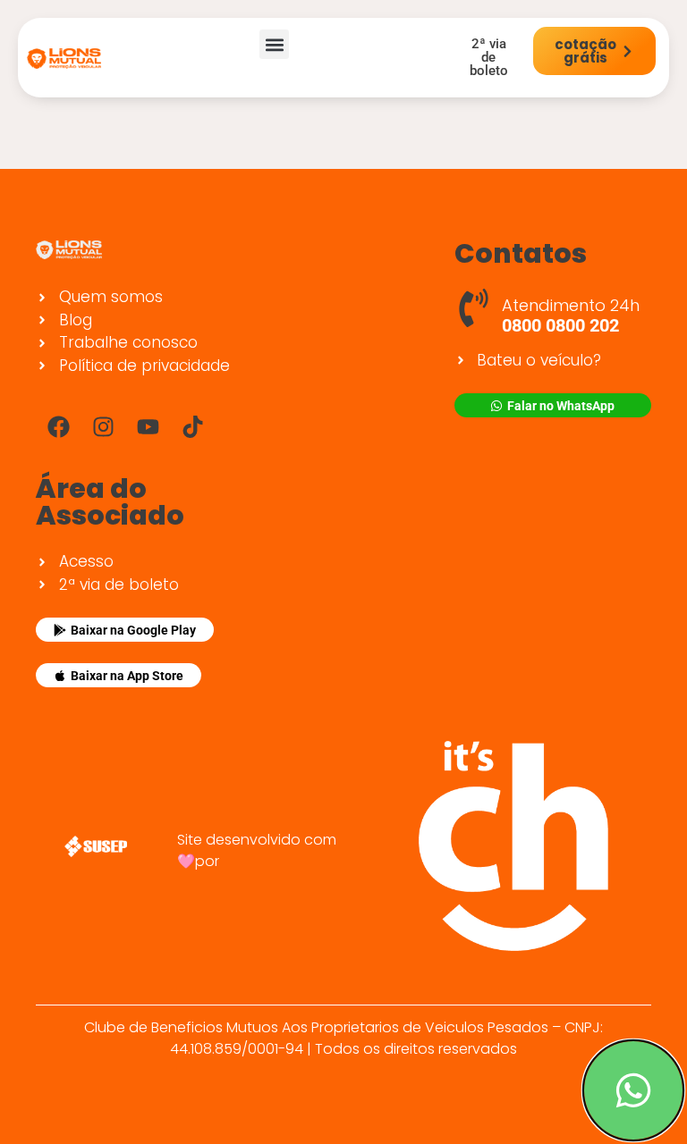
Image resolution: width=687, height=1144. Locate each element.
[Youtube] (147, 426)
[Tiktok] (192, 426)
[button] (274, 44)
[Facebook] (58, 426)
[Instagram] (103, 426)
